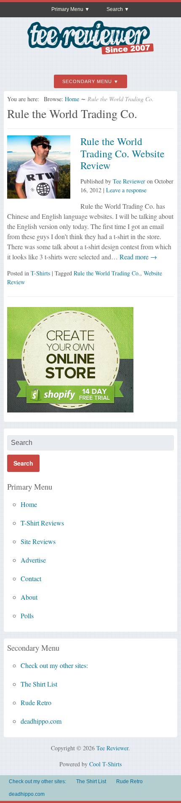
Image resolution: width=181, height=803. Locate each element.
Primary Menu (67, 9)
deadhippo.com (41, 721)
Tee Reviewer (129, 181)
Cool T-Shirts (105, 764)
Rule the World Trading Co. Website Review (122, 153)
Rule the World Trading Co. (107, 273)
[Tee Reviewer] (90, 51)
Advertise (33, 559)
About (29, 597)
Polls (27, 615)
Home (72, 99)
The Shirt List (39, 683)
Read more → (137, 256)
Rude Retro (36, 702)
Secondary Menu (87, 81)
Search (114, 9)
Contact (31, 578)
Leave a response (126, 190)
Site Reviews (38, 541)
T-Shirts (40, 273)
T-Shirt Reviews (42, 522)
